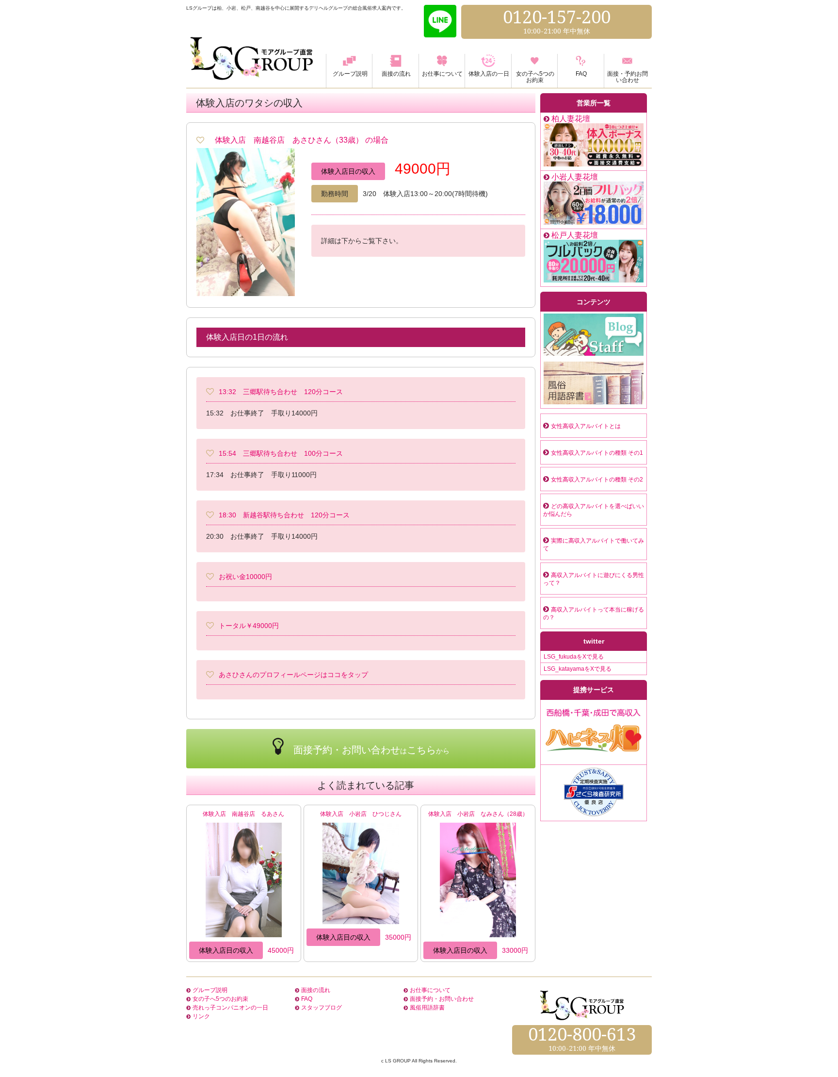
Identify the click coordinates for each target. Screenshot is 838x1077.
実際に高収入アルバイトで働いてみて (593, 544)
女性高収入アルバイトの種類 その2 (597, 479)
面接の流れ (315, 990)
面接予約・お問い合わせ (442, 998)
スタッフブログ (321, 1007)
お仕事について (430, 990)
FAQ (306, 998)
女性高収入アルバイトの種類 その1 (597, 452)
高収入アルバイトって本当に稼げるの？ (593, 613)
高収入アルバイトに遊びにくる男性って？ (593, 579)
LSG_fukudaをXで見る (574, 656)
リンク (201, 1016)
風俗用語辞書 (427, 1007)
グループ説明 (210, 990)
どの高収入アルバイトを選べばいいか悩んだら (593, 510)
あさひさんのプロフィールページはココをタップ (293, 675)
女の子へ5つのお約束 (220, 998)
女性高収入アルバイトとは (586, 426)
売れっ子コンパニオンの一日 (230, 1007)
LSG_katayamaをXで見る (578, 668)
